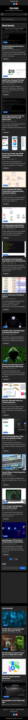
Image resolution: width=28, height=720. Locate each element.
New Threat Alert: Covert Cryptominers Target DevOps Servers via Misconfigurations (14, 249)
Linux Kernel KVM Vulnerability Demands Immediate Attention (14, 36)
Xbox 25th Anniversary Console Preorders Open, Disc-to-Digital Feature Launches (13, 654)
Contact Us (12, 709)
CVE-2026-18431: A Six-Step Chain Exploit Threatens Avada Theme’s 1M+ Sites (13, 630)
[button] (2, 14)
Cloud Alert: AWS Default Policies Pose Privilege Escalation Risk (14, 391)
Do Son (4, 84)
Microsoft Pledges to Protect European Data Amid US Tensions (14, 462)
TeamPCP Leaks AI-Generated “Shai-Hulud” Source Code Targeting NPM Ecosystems (14, 70)
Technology (6, 696)
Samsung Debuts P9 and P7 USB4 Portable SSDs (13, 701)
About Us (5, 709)
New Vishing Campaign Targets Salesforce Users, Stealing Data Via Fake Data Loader (14, 215)
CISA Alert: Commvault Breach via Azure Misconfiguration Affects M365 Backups (14, 355)
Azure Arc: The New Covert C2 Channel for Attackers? (14, 285)
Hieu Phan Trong (6, 50)
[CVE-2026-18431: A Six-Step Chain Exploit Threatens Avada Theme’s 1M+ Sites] (14, 619)
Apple (5, 672)
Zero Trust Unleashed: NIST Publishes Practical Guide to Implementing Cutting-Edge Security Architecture (14, 179)
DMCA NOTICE (20, 709)
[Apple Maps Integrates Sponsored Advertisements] (14, 667)
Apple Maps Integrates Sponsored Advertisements (11, 677)
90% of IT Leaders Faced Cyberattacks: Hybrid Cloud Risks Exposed (14, 496)
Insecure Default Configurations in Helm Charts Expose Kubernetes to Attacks (14, 426)
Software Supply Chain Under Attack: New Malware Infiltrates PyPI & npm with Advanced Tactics (14, 106)
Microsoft (6, 468)
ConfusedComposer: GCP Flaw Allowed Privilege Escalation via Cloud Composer (14, 530)
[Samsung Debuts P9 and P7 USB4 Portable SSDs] (14, 691)
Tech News (14, 8)
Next (16, 559)
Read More (6, 59)
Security (5, 42)
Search (4, 564)
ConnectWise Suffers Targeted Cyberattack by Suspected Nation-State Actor (14, 321)
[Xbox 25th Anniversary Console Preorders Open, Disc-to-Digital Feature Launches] (14, 643)
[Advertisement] (14, 588)
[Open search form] (25, 14)
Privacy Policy (13, 711)
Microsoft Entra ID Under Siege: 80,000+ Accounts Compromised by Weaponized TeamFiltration (14, 144)
